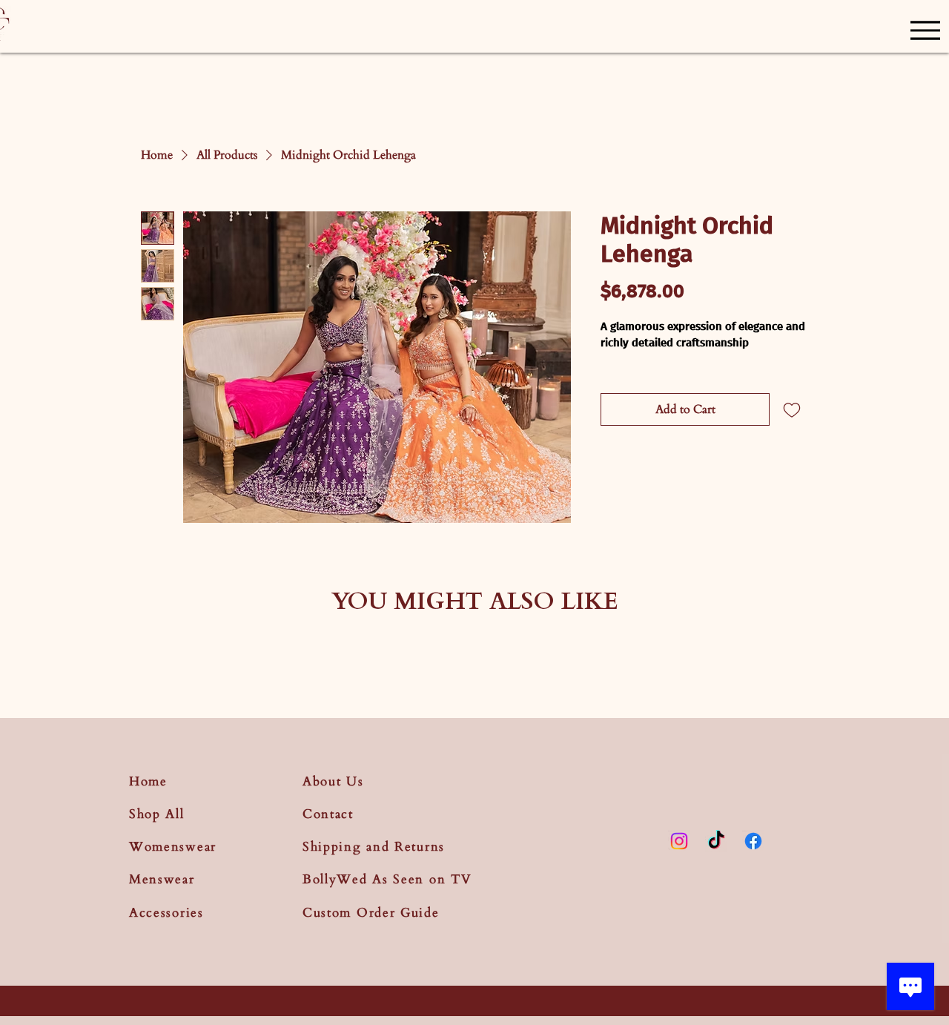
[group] (474, 654)
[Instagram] (679, 841)
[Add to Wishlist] (792, 409)
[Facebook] (753, 841)
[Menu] (925, 30)
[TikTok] (716, 841)
